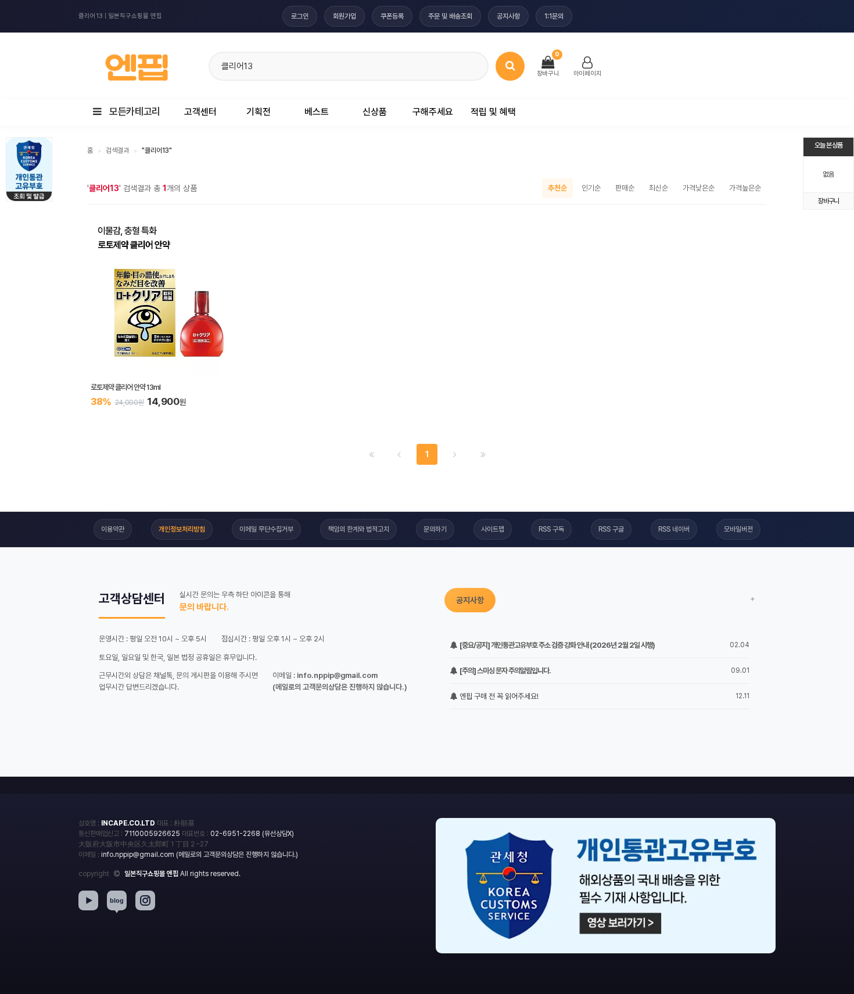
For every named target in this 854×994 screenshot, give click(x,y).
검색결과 (117, 150)
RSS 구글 (611, 529)
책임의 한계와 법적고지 (358, 529)
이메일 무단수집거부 (266, 529)
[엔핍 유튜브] (88, 900)
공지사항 (508, 16)
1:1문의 (554, 16)
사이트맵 (492, 529)
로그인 (299, 16)
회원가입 (344, 16)
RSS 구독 (551, 529)
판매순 (624, 188)
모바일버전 (738, 529)
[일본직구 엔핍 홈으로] (136, 64)
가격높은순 (745, 188)
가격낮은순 (699, 188)
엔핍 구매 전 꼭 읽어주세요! (498, 696)
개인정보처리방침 (182, 529)
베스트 (316, 111)
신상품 (375, 111)
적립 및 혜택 (493, 111)
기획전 (258, 111)
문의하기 (435, 529)
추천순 (557, 188)
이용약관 (112, 529)
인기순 (591, 188)
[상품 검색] (510, 66)
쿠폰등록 (392, 16)
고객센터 (200, 111)
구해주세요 (432, 111)
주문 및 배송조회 (450, 16)
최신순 (658, 188)
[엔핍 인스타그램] (145, 900)
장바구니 (828, 201)
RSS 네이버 (674, 529)
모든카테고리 (133, 111)
